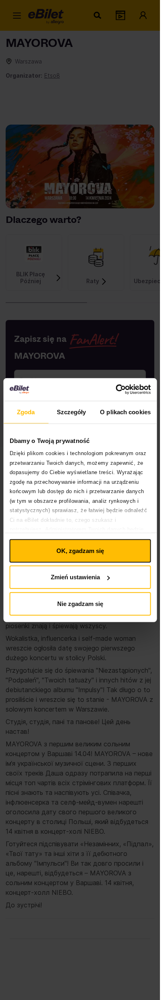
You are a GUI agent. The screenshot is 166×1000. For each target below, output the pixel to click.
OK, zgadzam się (80, 550)
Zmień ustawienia (75, 577)
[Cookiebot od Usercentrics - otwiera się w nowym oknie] (115, 389)
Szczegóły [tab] (71, 411)
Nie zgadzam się (80, 603)
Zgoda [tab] (26, 411)
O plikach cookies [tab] (125, 411)
